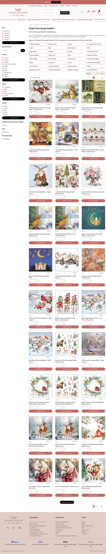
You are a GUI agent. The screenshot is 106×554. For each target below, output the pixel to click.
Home (30, 24)
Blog (45, 6)
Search (65, 13)
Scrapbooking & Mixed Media (85, 19)
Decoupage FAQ (53, 6)
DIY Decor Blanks (56, 19)
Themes (62, 6)
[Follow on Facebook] (7, 528)
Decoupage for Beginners (35, 6)
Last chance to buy (100, 19)
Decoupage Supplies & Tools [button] (50, 40)
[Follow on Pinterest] (19, 528)
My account (85, 530)
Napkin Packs (21, 19)
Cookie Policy (59, 530)
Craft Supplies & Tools (68, 19)
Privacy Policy (59, 524)
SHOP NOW (56, 2)
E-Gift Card (75, 6)
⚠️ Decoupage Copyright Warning (65, 536)
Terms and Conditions (62, 522)
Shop (83, 524)
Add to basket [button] (40, 116)
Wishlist (84, 532)
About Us (58, 532)
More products (67, 502)
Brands (68, 6)
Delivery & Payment (61, 526)
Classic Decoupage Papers (35, 19)
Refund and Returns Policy (63, 528)
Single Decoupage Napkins (7, 19)
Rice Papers (46, 19)
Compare (84, 534)
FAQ (56, 534)
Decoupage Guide (87, 526)
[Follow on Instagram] (13, 528)
